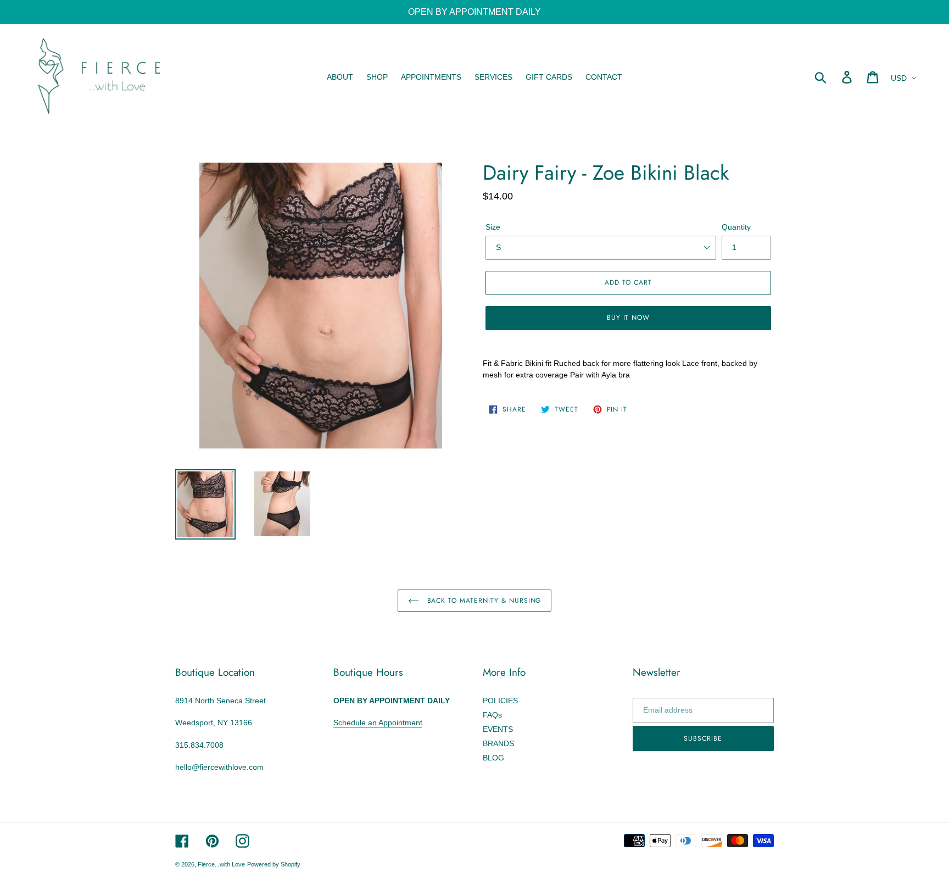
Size (492, 227)
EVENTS (498, 729)
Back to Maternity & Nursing (483, 600)
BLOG (493, 757)
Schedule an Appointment (377, 722)
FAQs (492, 714)
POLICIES (500, 700)
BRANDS (498, 743)
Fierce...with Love (221, 864)
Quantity (736, 227)
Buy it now (628, 318)
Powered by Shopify (273, 864)
